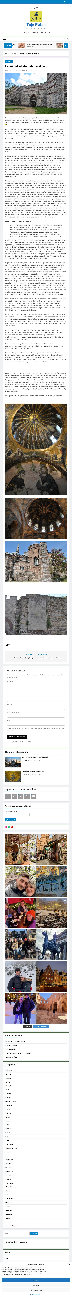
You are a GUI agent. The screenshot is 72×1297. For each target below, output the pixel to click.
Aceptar (36, 1280)
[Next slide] (67, 2)
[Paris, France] (20, 881)
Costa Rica (9, 1086)
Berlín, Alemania (11, 1049)
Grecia (8, 1117)
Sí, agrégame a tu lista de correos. (21, 742)
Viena (8, 1222)
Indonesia (9, 1129)
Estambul (9, 61)
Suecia (8, 1206)
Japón (8, 1140)
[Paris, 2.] (51, 849)
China (8, 1082)
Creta (7, 1090)
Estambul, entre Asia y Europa (33, 771)
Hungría (8, 1121)
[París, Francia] (50, 46)
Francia (8, 1113)
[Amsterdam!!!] (20, 944)
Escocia (8, 1098)
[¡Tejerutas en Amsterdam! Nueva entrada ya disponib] (20, 913)
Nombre (10, 704)
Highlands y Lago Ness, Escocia (16, 1041)
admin (9, 70)
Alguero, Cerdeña (53, 2)
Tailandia (9, 1210)
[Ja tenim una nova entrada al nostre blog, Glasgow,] (51, 944)
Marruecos (9, 1160)
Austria (8, 1074)
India (7, 1125)
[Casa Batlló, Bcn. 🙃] (51, 881)
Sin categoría (10, 1199)
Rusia (8, 1195)
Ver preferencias (36, 1290)
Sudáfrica (9, 1202)
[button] (69, 1264)
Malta (8, 1156)
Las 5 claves (10, 1144)
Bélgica (8, 1078)
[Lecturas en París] (26, 46)
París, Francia (60, 44)
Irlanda (8, 1132)
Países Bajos (10, 1171)
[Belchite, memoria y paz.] (51, 1008)
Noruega (8, 1167)
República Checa (11, 1187)
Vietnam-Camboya (12, 1226)
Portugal (8, 1179)
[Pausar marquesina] (66, 45)
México (8, 1164)
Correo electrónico (13, 712)
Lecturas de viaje (11, 1148)
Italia (7, 1136)
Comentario (11, 681)
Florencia (9, 1109)
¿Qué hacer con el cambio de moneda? (18, 1053)
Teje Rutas (36, 24)
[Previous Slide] (64, 2)
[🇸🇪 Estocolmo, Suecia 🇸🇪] (20, 1008)
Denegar (36, 1285)
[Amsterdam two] (51, 913)
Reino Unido (10, 1183)
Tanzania (9, 1214)
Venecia (8, 1218)
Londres (8, 1152)
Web (8, 720)
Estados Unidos (11, 1101)
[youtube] (37, 8)
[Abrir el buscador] (64, 38)
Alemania (9, 1070)
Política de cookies (35, 1294)
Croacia (8, 1094)
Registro (8, 1258)
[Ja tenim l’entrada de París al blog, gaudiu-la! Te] (20, 849)
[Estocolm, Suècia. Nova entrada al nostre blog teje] (51, 976)
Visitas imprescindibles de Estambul (36, 757)
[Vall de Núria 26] (20, 976)
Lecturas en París (38, 44)
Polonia (8, 1175)
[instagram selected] (34, 8)
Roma (8, 1191)
